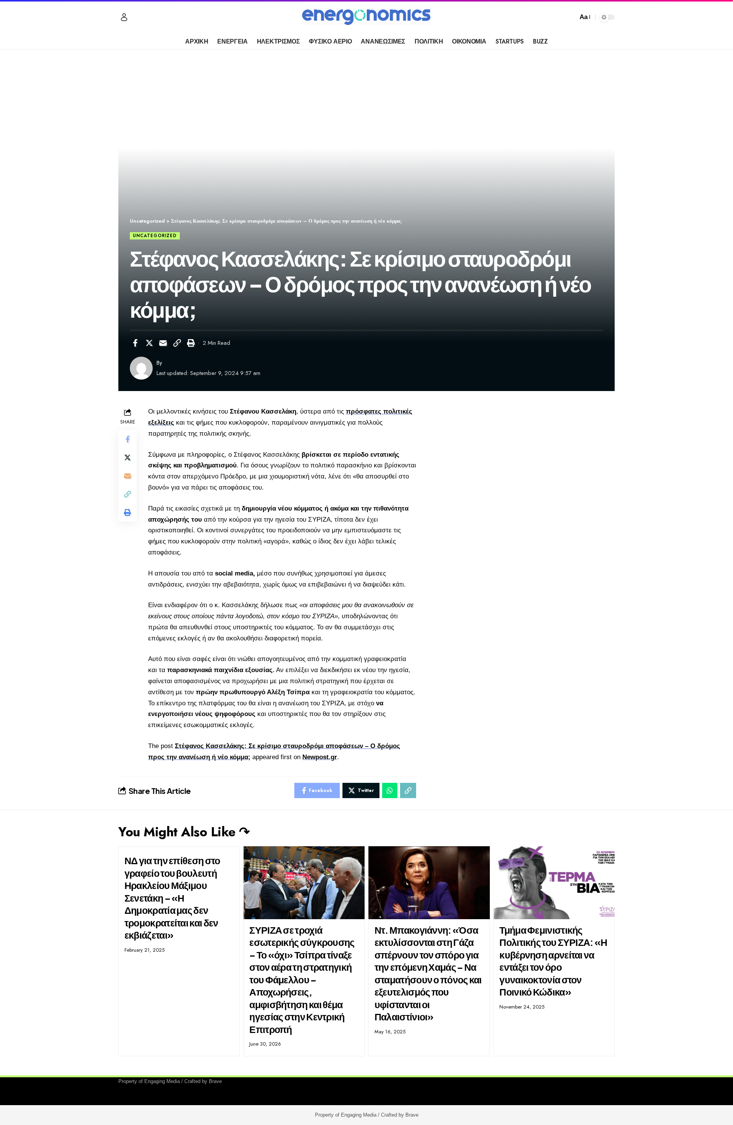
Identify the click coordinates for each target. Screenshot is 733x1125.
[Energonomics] (366, 17)
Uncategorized (155, 236)
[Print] (191, 343)
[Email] (163, 343)
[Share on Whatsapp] (389, 790)
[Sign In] (124, 17)
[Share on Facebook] (135, 343)
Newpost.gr (319, 757)
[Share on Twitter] (149, 343)
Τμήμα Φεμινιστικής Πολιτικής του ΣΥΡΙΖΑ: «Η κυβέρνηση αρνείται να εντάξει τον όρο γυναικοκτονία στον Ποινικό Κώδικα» (553, 961)
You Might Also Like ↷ (184, 832)
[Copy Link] (177, 343)
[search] (570, 17)
